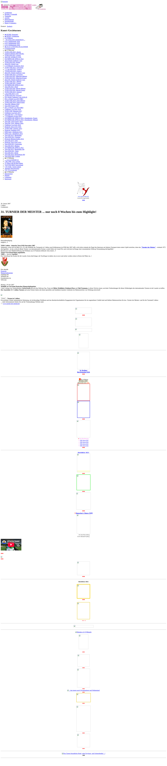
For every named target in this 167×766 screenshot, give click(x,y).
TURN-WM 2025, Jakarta (13, 52)
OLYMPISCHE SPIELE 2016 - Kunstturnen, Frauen (21, 118)
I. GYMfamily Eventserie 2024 (14, 66)
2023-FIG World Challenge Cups (15, 73)
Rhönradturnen (9, 19)
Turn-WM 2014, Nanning (12, 137)
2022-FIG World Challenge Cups (15, 80)
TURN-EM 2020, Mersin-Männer (15, 88)
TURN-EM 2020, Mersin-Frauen (15, 90)
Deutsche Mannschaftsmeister (7, 272)
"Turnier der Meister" (148, 247)
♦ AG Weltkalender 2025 (12, 43)
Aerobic (7, 18)
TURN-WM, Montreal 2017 (13, 111)
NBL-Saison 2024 (84, 442)
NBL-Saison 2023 (84, 444)
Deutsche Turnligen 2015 (12, 130)
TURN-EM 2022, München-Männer (16, 76)
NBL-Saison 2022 (84, 445)
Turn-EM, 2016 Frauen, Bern (14, 121)
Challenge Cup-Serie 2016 (13, 125)
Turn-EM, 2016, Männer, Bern (14, 123)
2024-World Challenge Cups (13, 60)
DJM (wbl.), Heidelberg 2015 (14, 134)
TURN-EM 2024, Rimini (12, 62)
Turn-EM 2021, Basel (11, 87)
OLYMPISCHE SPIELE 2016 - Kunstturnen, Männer (21, 120)
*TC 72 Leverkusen (11, 170)
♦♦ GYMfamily (9, 158)
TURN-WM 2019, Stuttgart (13, 92)
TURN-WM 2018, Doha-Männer (15, 100)
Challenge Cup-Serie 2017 (13, 113)
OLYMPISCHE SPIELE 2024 (14, 59)
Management (9, 174)
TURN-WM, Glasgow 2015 (13, 128)
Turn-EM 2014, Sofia (11, 141)
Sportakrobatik (9, 21)
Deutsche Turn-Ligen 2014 (13, 142)
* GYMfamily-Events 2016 (13, 116)
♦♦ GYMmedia (9, 172)
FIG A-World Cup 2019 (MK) (14, 99)
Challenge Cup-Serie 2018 (13, 109)
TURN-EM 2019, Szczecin (13, 95)
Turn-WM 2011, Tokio (12, 151)
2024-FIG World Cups (11, 64)
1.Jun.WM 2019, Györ (12, 94)
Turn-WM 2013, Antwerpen (13, 144)
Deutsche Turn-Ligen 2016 (13, 127)
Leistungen (8, 177)
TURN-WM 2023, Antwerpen (14, 67)
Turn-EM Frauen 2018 (11, 106)
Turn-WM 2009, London (12, 156)
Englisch (9, 26)
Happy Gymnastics (10, 23)
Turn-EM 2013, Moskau (12, 146)
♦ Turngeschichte (10, 48)
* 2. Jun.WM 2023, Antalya (13, 69)
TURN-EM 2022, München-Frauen (16, 78)
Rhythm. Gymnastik (11, 14)
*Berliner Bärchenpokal (12, 168)
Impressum (8, 179)
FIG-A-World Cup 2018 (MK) (14, 107)
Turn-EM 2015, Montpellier (13, 135)
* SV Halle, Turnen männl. (13, 167)
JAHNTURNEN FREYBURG (14, 54)
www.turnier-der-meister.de (11, 303)
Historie (7, 175)
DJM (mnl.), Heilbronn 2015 (13, 132)
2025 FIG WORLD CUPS (13, 57)
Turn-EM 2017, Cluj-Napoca (13, 114)
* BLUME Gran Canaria (12, 161)
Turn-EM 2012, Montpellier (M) (14, 149)
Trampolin (8, 16)
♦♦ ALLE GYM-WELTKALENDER (16, 47)
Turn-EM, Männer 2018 (12, 104)
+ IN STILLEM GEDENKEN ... (15, 40)
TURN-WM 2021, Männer (13, 81)
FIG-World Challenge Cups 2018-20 (16, 97)
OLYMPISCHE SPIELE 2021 (14, 85)
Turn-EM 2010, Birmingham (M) (15, 154)
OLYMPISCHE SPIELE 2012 (14, 147)
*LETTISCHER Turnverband (14, 165)
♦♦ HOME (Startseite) (11, 34)
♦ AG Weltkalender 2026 (12, 41)
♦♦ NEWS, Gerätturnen (12, 36)
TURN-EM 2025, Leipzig (13, 55)
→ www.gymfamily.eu (12, 160)
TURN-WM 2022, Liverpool (14, 74)
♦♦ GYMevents (9, 50)
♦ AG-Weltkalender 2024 (12, 45)
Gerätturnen (8, 12)
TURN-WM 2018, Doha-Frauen (15, 102)
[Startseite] (4, 1)
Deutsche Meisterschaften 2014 (14, 139)
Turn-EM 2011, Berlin (11, 153)
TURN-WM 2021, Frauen (13, 83)
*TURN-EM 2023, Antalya (13, 71)
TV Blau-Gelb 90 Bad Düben (14, 163)
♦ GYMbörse (9, 38)
